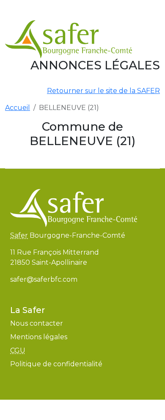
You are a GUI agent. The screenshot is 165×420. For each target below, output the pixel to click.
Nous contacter (36, 323)
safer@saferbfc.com (43, 279)
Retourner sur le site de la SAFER (103, 91)
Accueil (17, 108)
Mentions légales (38, 337)
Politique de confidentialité (56, 364)
